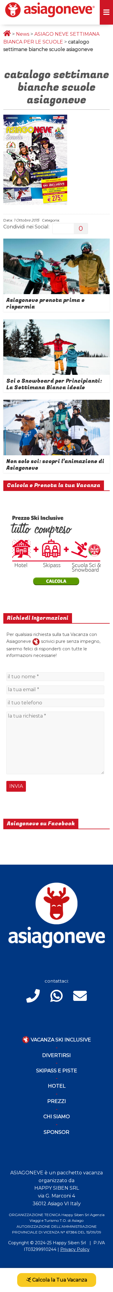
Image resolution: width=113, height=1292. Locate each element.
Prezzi (56, 1101)
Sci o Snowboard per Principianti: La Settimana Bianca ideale (54, 384)
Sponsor (56, 1132)
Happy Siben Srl (69, 1242)
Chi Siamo (56, 1116)
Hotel (56, 1086)
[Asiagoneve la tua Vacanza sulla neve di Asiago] (36, 641)
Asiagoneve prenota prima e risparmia (45, 303)
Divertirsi (56, 1055)
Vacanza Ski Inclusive (60, 1040)
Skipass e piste (56, 1071)
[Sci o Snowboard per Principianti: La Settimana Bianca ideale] (56, 323)
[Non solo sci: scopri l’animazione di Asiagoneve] (56, 403)
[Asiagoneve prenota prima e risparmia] (56, 242)
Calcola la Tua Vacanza (59, 1280)
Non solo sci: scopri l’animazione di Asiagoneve (55, 464)
